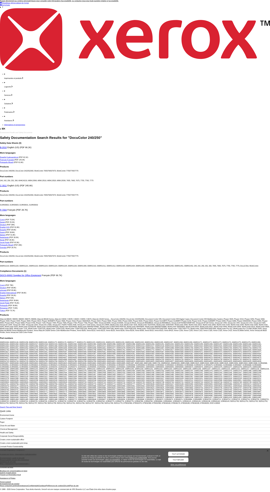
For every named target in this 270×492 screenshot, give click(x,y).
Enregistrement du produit (9, 484)
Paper (2, 422)
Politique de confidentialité (138, 458)
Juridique (42, 486)
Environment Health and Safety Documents (16, 132)
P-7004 (3, 210)
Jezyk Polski (4, 242)
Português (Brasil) (7, 162)
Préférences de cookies (54, 486)
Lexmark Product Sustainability (11, 446)
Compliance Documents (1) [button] (13, 271)
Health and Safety (6, 433)
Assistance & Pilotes (7, 478)
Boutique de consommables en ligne (13, 471)
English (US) (5, 227)
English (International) (8, 293)
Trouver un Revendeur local (10, 475)
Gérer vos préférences (178, 464)
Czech (2, 220)
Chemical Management (8, 429)
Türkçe (2, 311)
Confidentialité (33, 486)
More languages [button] (8, 153)
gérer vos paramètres (112, 459)
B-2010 (3, 147)
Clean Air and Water (7, 426)
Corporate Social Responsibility (12, 436)
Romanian (4, 308)
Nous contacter (5, 486)
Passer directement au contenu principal (15, 1)
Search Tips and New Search (11, 407)
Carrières (14, 486)
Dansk (2, 222)
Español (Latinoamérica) (9, 157)
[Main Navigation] (135, 129)
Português (4, 305)
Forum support (5, 482)
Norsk (2, 240)
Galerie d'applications (8, 473)
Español (3, 230)
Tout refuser (178, 460)
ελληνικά (3, 290)
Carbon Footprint (6, 419)
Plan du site (74, 486)
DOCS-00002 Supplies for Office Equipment (20, 275)
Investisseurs (23, 486)
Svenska (3, 247)
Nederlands (4, 237)
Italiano (2, 235)
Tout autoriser (178, 454)
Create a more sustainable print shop (14, 443)
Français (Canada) (7, 160)
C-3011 (3, 185)
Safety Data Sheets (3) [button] (10, 143)
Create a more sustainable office (12, 440)
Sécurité (66, 486)
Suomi (2, 232)
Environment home (7, 415)
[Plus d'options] (135, 7)
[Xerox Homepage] (135, 70)
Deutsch (3, 225)
